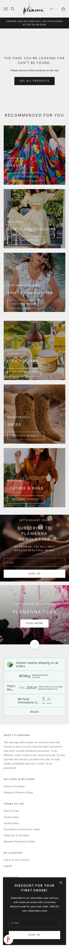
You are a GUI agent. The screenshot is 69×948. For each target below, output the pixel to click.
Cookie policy (11, 823)
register (8, 866)
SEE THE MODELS (26, 176)
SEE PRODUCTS (24, 372)
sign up (34, 573)
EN (52, 8)
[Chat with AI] (8, 939)
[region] (34, 614)
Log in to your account (16, 860)
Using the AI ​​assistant (16, 835)
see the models (26, 304)
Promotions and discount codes (22, 829)
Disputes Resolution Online (19, 841)
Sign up (34, 935)
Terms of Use (11, 811)
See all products (34, 81)
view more (34, 623)
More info (34, 711)
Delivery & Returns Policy (18, 792)
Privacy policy (11, 817)
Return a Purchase (14, 786)
